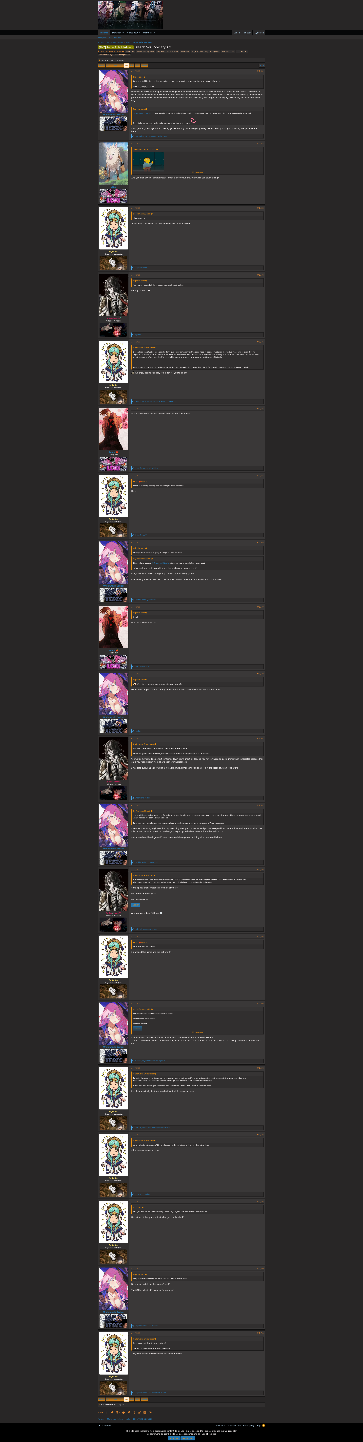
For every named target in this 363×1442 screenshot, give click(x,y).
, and (151, 136)
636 (131, 65)
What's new (132, 32)
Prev (102, 65)
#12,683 (260, 208)
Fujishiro (103, 51)
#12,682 (260, 143)
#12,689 (260, 607)
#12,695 (260, 1003)
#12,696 (260, 1068)
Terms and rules (234, 1425)
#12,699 (260, 1268)
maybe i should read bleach (167, 51)
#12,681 (260, 71)
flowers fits (129, 51)
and (146, 468)
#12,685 (260, 342)
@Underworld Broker (142, 113)
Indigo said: (138, 77)
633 (115, 65)
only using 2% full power (209, 51)
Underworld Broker (113, 114)
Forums (104, 32)
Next (144, 65)
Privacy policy (248, 1425)
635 (126, 65)
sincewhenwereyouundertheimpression (114, 54)
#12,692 (260, 805)
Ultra (113, 186)
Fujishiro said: (139, 109)
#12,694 (260, 936)
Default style (105, 1425)
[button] (123, 32)
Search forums (115, 37)
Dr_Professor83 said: (141, 213)
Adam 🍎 (113, 452)
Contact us (220, 1425)
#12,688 (260, 542)
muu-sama (185, 51)
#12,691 (260, 738)
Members (147, 32)
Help (258, 1425)
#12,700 (260, 1333)
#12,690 (260, 674)
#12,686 (260, 409)
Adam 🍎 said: (139, 481)
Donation (116, 32)
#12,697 (260, 1135)
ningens (195, 51)
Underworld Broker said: (143, 347)
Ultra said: (137, 1207)
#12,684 (260, 275)
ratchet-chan (242, 51)
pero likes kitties (228, 51)
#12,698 (260, 1201)
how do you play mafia (145, 51)
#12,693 (260, 869)
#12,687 (260, 475)
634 (121, 65)
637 (137, 65)
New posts (102, 37)
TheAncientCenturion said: (144, 149)
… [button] (111, 65)
